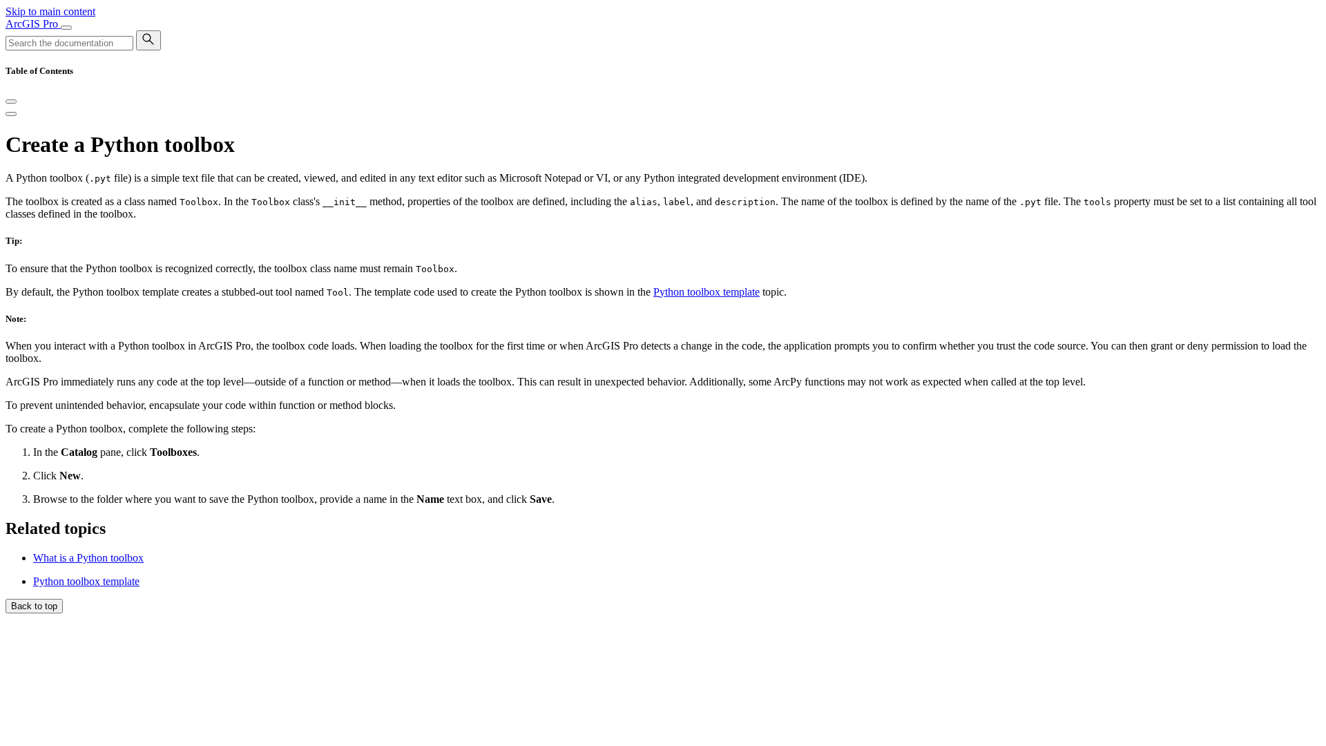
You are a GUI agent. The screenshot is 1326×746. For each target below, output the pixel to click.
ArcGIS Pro (33, 24)
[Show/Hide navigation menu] (66, 28)
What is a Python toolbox (88, 558)
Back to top (34, 606)
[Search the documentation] (148, 40)
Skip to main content (50, 11)
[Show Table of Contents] (11, 114)
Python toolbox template (706, 292)
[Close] (11, 101)
